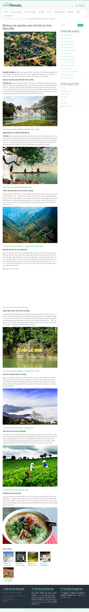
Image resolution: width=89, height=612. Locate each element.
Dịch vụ (49, 12)
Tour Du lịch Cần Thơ (66, 75)
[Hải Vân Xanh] (12, 3)
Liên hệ (78, 12)
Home (6, 12)
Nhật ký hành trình (66, 106)
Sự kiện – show (65, 94)
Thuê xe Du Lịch (58, 610)
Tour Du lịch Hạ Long (66, 47)
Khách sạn (42, 610)
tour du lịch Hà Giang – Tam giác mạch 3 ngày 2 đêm (26, 246)
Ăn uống (63, 88)
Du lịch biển (38, 592)
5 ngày (69, 595)
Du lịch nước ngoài (29, 12)
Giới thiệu (70, 12)
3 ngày (79, 592)
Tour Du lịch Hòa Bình (67, 41)
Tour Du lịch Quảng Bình (67, 50)
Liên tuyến (38, 602)
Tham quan (22, 19)
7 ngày (79, 595)
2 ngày (72, 592)
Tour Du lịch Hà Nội (66, 35)
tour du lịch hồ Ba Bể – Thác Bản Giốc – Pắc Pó (24, 129)
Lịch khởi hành (8, 16)
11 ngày (64, 597)
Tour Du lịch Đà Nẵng (66, 56)
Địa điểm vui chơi (65, 91)
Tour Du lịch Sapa (65, 38)
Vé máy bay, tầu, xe (68, 610)
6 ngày (74, 595)
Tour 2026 (41, 12)
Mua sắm (63, 97)
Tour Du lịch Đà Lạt (66, 69)
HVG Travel (6, 601)
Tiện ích (62, 100)
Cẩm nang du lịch (59, 12)
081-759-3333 (80, 6)
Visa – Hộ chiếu (77, 610)
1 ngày (64, 592)
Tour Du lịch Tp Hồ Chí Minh (69, 72)
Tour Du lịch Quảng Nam (67, 60)
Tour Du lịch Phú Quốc (67, 78)
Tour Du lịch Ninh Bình (67, 44)
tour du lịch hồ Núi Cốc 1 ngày (19, 490)
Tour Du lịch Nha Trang (67, 63)
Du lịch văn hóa (49, 599)
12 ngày (68, 597)
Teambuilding (45, 602)
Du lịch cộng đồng (41, 595)
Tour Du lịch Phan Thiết (67, 66)
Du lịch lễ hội (42, 597)
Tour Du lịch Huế (65, 53)
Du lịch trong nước (16, 12)
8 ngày (82, 595)
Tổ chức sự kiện (50, 610)
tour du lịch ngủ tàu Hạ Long (18, 307)
